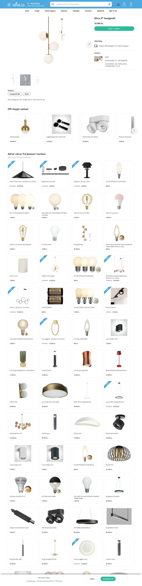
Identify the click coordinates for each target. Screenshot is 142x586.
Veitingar (76, 11)
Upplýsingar (30, 581)
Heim (27, 11)
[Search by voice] (109, 4)
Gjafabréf (100, 11)
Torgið (37, 11)
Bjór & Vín (113, 11)
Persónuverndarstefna (45, 581)
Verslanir (88, 11)
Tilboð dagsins (50, 11)
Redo (27, 94)
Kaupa (114, 29)
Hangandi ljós (15, 94)
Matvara (64, 11)
